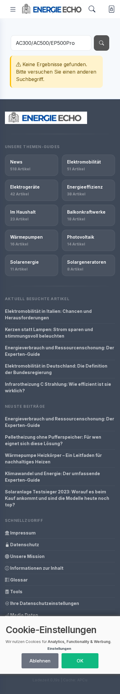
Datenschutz (24, 544)
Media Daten (23, 615)
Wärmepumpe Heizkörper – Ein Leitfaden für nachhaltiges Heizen (53, 458)
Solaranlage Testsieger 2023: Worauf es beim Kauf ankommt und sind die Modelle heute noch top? (57, 498)
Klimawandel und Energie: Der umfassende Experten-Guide (52, 477)
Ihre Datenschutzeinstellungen (44, 603)
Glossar (18, 579)
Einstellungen (59, 648)
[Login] (110, 9)
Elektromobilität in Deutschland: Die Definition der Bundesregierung (56, 369)
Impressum (22, 532)
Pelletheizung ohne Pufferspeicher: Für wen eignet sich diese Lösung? (53, 440)
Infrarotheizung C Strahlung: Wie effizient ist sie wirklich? (58, 387)
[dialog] (60, 645)
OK (80, 661)
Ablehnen (40, 661)
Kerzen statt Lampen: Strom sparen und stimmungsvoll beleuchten (49, 332)
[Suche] (101, 43)
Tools (15, 591)
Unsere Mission (27, 556)
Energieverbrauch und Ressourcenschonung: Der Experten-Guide (59, 351)
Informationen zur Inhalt (36, 568)
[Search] (92, 9)
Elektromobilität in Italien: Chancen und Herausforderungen (48, 314)
